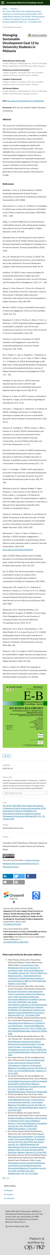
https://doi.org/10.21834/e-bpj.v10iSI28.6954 (25, 101)
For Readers (8, 1190)
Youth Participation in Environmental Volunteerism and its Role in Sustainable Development (26, 1163)
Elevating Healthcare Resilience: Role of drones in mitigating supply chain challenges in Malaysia (27, 1120)
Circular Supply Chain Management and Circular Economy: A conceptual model (24, 967)
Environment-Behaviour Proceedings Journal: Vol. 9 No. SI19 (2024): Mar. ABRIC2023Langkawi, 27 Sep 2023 (27, 1126)
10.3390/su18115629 (12, 924)
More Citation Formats (13, 793)
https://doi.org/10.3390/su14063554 (18, 550)
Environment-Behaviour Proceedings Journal (25, 3)
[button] (8, 876)
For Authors (8, 1194)
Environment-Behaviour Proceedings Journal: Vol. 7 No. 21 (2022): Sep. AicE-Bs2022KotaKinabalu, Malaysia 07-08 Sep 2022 (27, 1089)
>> (8, 1178)
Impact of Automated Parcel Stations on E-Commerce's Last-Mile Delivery (26, 1023)
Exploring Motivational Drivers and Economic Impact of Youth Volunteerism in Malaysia (26, 1062)
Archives (14, 9)
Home (5, 9)
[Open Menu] (2, 2)
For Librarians (9, 1198)
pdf (7, 756)
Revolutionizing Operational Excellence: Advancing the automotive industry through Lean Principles (26, 1044)
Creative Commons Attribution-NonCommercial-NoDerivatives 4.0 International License (21, 863)
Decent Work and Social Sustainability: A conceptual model (26, 1136)
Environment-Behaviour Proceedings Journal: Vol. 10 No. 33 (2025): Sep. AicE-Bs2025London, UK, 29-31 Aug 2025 (27, 1170)
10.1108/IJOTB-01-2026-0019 (15, 942)
